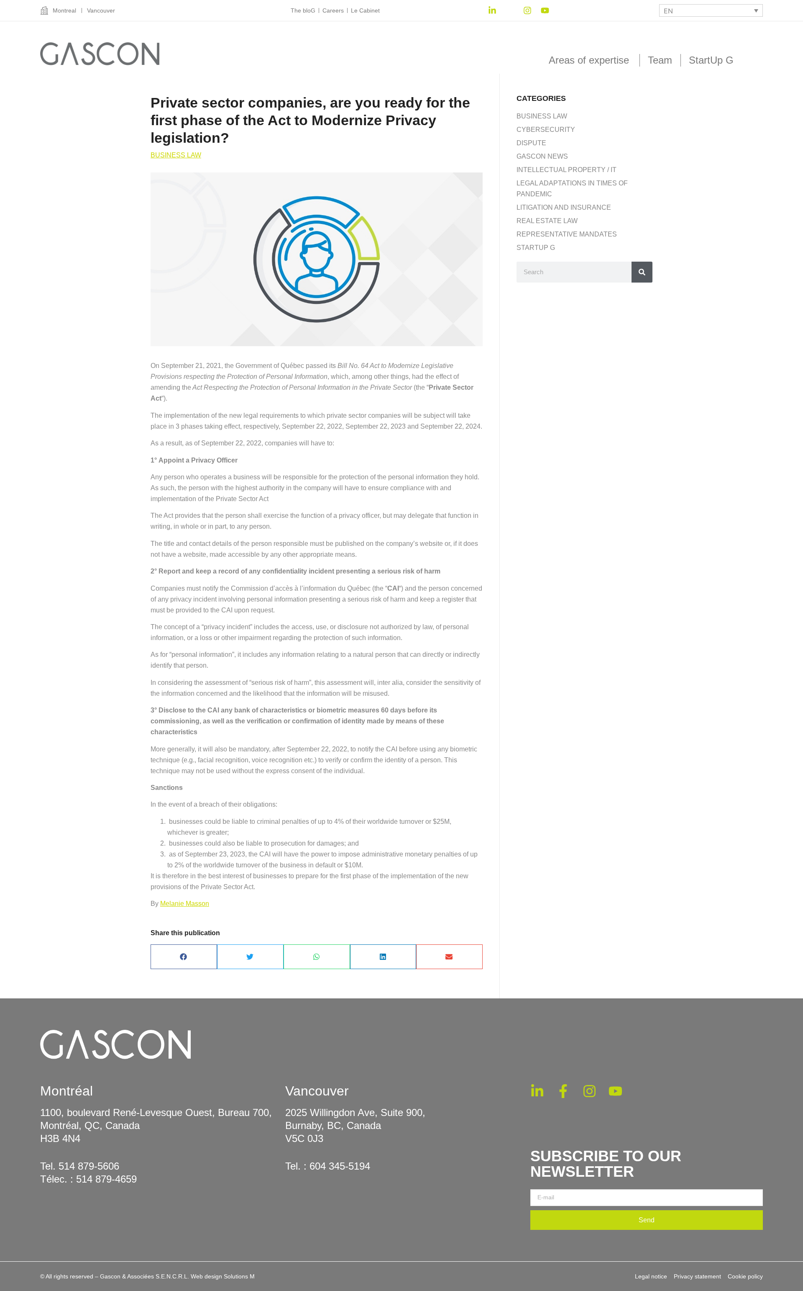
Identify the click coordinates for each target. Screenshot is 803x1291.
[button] (184, 956)
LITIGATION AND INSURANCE (564, 207)
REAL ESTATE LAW (547, 220)
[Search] (642, 272)
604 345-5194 (339, 1166)
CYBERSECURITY (546, 129)
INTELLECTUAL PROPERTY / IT (566, 169)
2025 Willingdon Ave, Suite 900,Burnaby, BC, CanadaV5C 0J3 (355, 1125)
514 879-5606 (89, 1166)
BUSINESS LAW (176, 155)
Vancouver (317, 1090)
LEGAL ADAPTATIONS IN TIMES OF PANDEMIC (572, 189)
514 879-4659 (106, 1179)
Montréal (66, 1090)
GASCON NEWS (542, 156)
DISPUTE (531, 143)
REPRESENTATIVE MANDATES (567, 234)
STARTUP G (536, 247)
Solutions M (239, 1276)
